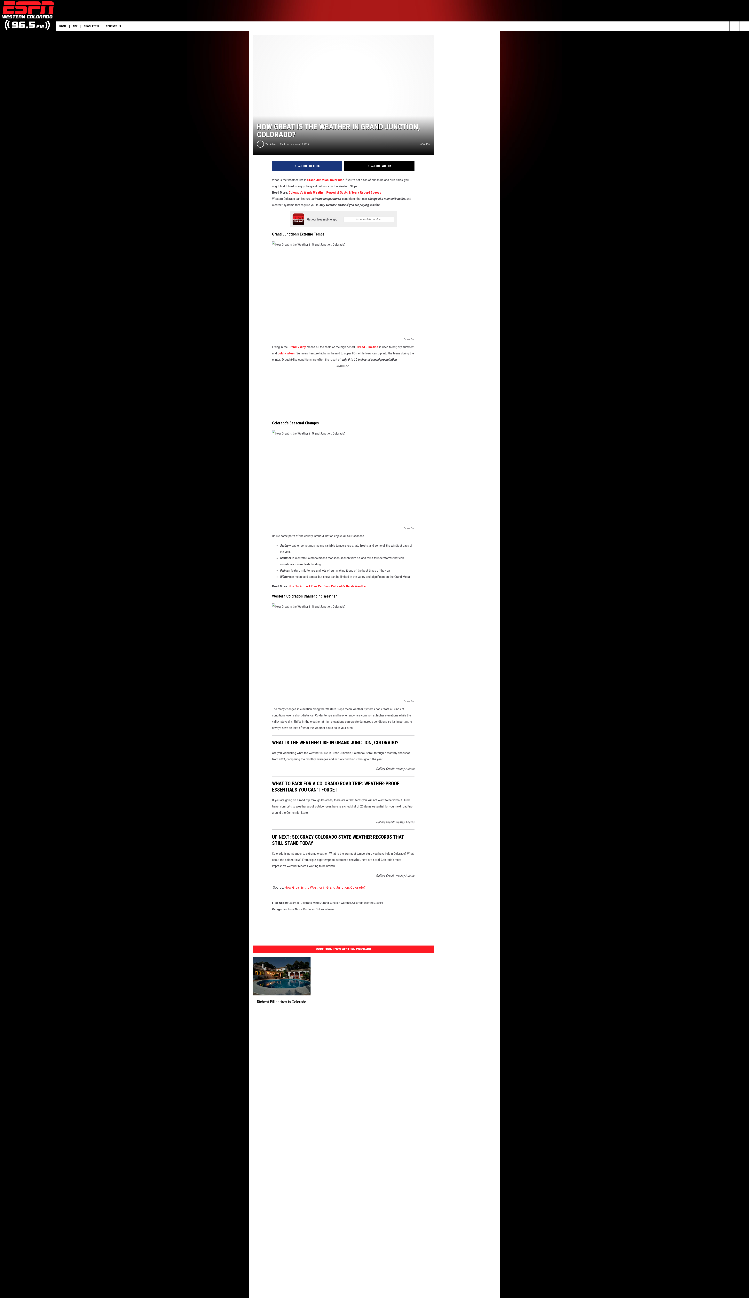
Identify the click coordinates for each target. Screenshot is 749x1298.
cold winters (286, 353)
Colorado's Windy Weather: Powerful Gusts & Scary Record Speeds (335, 192)
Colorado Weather (363, 902)
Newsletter (91, 26)
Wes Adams (271, 144)
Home (62, 26)
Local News (295, 909)
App (75, 26)
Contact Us (113, 26)
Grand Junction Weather (336, 902)
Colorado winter (310, 902)
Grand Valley (297, 347)
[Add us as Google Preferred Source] (724, 26)
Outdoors (309, 909)
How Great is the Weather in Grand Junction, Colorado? (325, 887)
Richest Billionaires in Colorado (281, 1002)
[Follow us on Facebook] (734, 26)
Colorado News (325, 909)
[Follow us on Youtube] (744, 26)
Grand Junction (318, 180)
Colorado (336, 180)
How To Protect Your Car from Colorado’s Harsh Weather (328, 586)
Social (379, 902)
